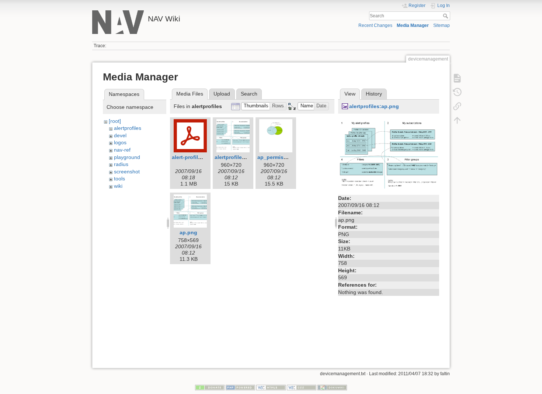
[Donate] (210, 387)
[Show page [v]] (457, 78)
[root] (115, 121)
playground (127, 157)
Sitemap (441, 25)
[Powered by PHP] (240, 387)
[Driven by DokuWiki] (332, 387)
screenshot (127, 171)
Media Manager (413, 25)
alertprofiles (127, 128)
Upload (221, 94)
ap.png (188, 232)
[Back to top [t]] (457, 120)
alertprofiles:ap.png (374, 106)
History (374, 94)
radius (121, 164)
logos (120, 142)
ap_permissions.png (283, 157)
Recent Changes (375, 25)
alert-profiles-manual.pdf (203, 157)
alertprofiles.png (235, 157)
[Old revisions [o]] (457, 92)
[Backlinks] (457, 106)
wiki (118, 186)
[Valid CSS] (301, 387)
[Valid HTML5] (271, 387)
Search (446, 15)
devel (120, 135)
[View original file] (388, 155)
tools (119, 179)
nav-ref (122, 150)
